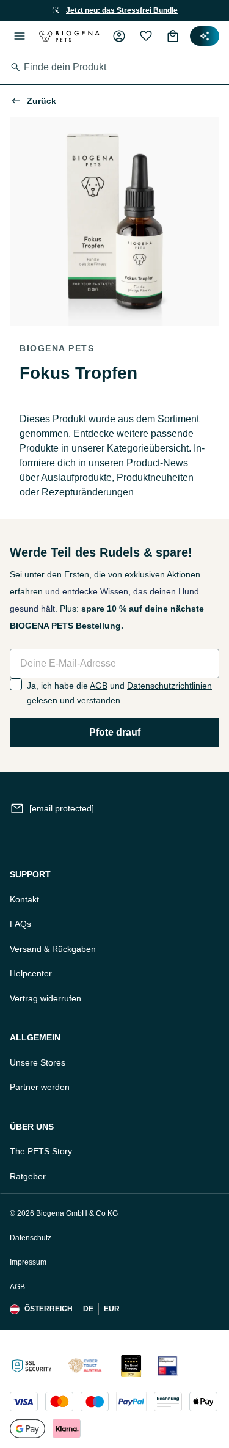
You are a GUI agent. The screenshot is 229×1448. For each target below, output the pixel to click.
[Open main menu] (19, 36)
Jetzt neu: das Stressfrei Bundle (122, 10)
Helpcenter (31, 973)
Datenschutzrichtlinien (169, 685)
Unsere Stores (37, 1062)
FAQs (20, 924)
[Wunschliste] (146, 36)
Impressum (28, 1262)
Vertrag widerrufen (45, 998)
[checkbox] (16, 684)
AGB (98, 685)
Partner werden (40, 1087)
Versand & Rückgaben (53, 949)
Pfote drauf (114, 732)
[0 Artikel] (173, 36)
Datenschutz (30, 1238)
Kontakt (24, 899)
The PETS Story (41, 1151)
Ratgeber (28, 1176)
